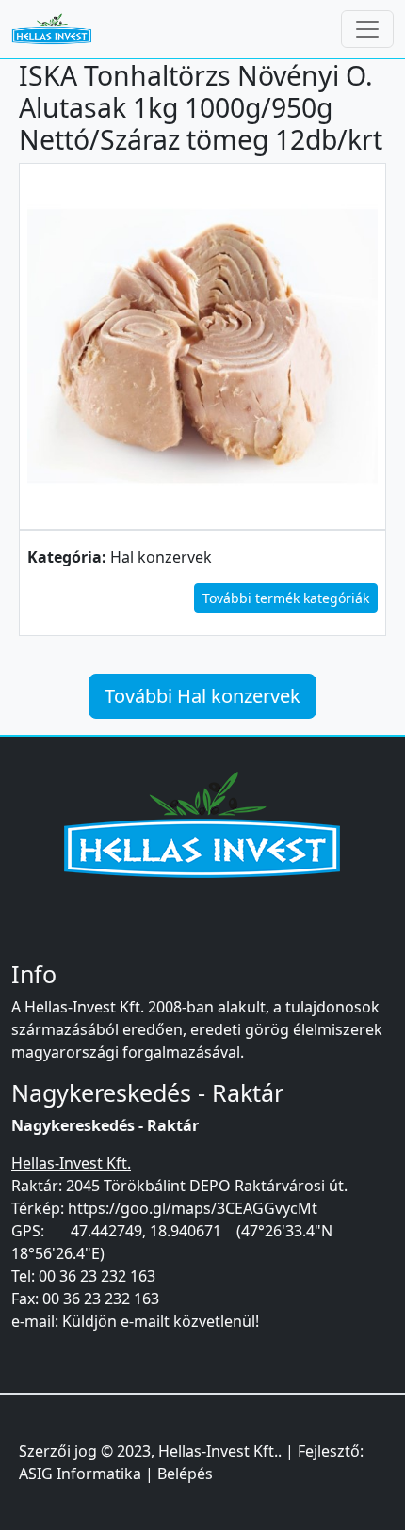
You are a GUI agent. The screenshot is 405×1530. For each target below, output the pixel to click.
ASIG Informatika (80, 1473)
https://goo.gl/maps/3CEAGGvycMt (192, 1208)
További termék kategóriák (285, 598)
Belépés (185, 1473)
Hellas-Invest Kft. (218, 1451)
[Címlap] (59, 29)
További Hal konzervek (202, 696)
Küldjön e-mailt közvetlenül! (160, 1321)
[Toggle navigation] (367, 29)
